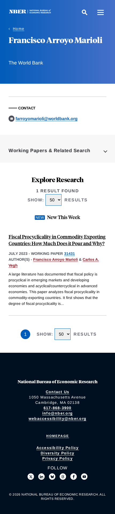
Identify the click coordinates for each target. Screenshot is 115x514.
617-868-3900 (58, 408)
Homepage (57, 436)
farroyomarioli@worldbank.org (47, 118)
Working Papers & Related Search (49, 150)
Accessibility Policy (57, 448)
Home (18, 28)
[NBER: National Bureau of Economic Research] (31, 12)
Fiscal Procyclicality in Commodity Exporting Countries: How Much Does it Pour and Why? (57, 240)
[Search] (84, 12)
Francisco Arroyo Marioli (55, 259)
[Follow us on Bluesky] (52, 476)
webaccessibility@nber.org (57, 418)
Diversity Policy (57, 453)
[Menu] (100, 12)
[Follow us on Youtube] (84, 476)
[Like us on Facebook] (73, 476)
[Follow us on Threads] (63, 476)
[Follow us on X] (31, 476)
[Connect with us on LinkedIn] (41, 476)
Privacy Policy (57, 458)
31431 (69, 253)
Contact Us (58, 392)
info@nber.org (57, 413)
